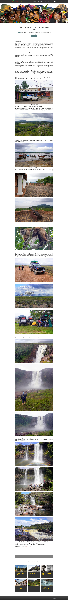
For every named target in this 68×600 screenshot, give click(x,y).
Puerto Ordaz (22, 32)
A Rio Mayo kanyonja (32, 587)
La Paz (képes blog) (32, 573)
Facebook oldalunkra (28, 546)
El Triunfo (26, 32)
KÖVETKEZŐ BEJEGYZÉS (49, 550)
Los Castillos (29, 32)
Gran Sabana (32, 32)
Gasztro (31, 1)
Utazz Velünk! (50, 1)
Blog (27, 1)
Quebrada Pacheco (44, 32)
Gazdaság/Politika (36, 1)
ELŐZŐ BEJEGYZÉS (18, 550)
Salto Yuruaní (49, 32)
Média (45, 1)
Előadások (41, 1)
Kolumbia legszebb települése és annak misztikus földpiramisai (20, 588)
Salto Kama (40, 32)
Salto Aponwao (37, 32)
